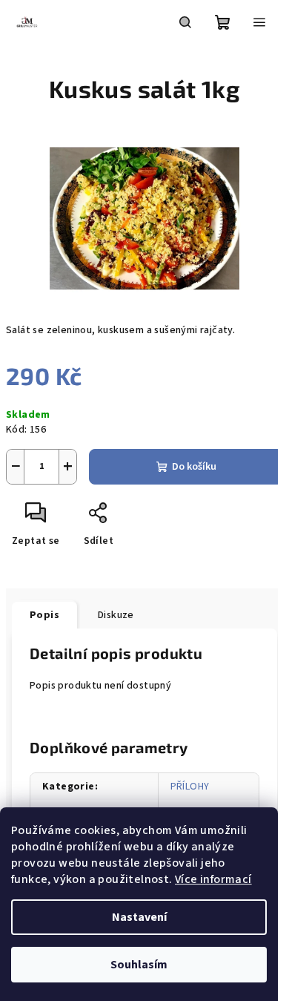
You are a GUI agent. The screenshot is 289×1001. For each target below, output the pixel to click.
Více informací (213, 879)
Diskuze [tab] (116, 615)
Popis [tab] (44, 615)
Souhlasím (138, 964)
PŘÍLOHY (190, 786)
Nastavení (139, 917)
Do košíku (194, 466)
